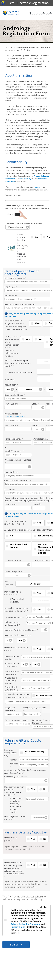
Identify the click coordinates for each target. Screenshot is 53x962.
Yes (36, 237)
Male (37, 323)
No (48, 237)
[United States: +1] (8, 442)
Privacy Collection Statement (25, 924)
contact (38, 187)
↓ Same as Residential (14, 416)
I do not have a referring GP (34, 753)
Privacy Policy (25, 179)
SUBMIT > (16, 944)
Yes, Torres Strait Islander (18, 545)
